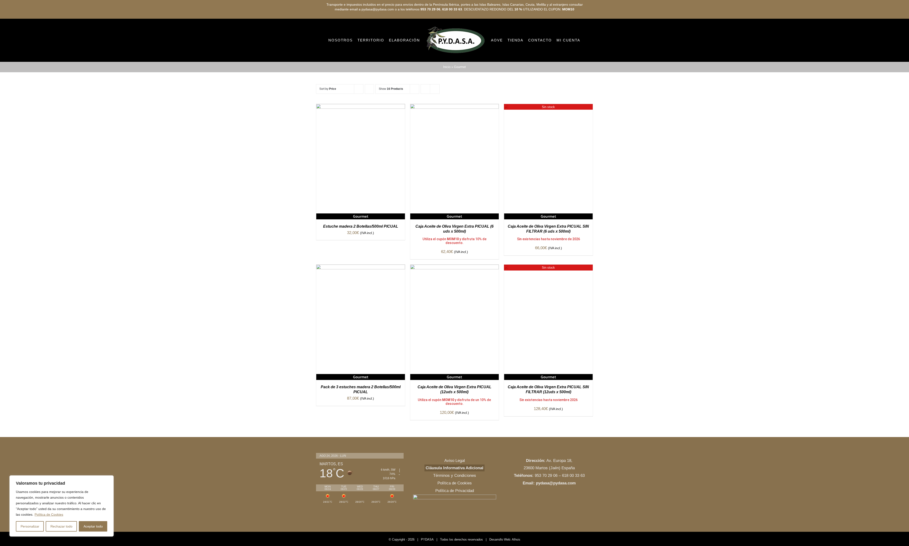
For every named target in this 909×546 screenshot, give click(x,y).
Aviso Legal (454, 480)
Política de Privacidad (454, 510)
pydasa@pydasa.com (556, 503)
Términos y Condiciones (454, 495)
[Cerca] (108, 479)
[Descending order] (369, 109)
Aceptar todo (93, 526)
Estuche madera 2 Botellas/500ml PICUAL (360, 246)
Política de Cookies (49, 514)
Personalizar (30, 526)
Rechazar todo (61, 526)
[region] (61, 506)
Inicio (446, 87)
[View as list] (434, 108)
